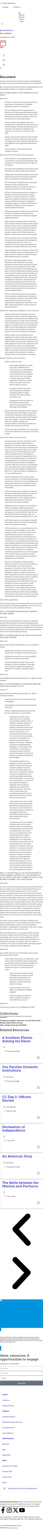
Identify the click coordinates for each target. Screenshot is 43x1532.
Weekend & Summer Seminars (12, 1422)
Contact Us (16, 7)
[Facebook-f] (3, 1510)
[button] (6, 55)
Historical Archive (8, 1406)
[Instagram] (9, 1510)
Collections (6, 1400)
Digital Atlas (6, 1455)
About (4, 1460)
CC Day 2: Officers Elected (16, 1098)
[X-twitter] (16, 1510)
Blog (3, 1449)
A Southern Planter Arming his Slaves (17, 1039)
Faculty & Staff (7, 1471)
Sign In (4, 1482)
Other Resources (8, 1438)
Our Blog (5, 7)
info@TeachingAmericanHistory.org (11, 1521)
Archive (5, 1394)
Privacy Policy (6, 1477)
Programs (5, 1411)
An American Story (17, 1156)
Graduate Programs (8, 1417)
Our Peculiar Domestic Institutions (20, 1068)
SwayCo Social (13, 1528)
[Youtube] (22, 1510)
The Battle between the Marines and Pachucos (20, 1184)
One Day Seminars (8, 1428)
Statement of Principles (10, 1466)
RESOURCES (6, 30)
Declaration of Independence (13, 1128)
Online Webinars (7, 1433)
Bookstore (5, 1444)
